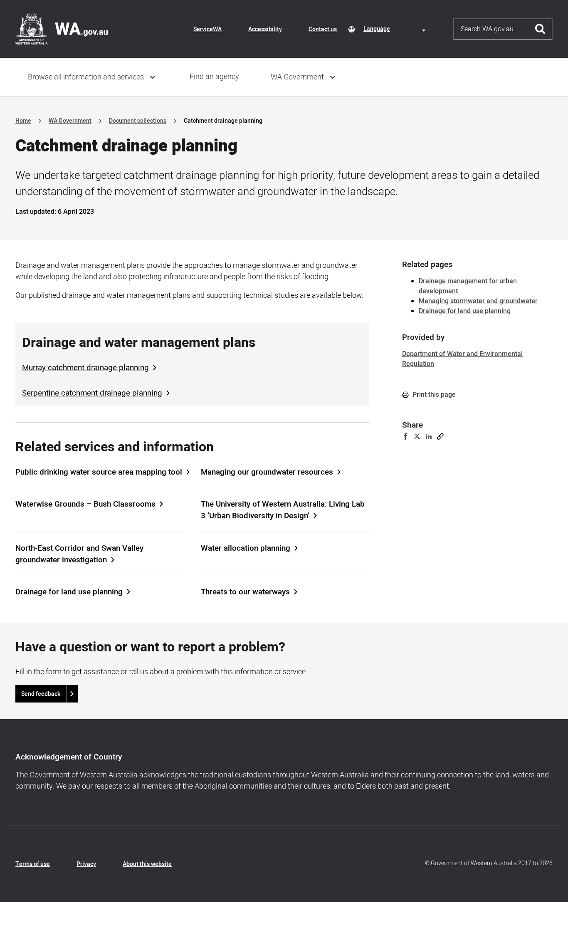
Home (23, 120)
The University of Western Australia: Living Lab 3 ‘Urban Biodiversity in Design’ (283, 510)
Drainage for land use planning (69, 592)
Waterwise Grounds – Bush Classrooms (85, 504)
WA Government (297, 77)
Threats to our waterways (245, 592)
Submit (540, 29)
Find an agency (214, 76)
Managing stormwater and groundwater (478, 301)
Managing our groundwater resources (267, 472)
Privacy (86, 864)
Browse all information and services (86, 77)
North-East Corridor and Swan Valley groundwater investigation (79, 554)
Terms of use (32, 864)
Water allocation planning (245, 548)
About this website (147, 864)
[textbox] (395, 29)
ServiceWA (207, 29)
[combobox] (395, 29)
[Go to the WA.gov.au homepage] (61, 29)
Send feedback (40, 694)
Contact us (323, 29)
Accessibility (265, 29)
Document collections (137, 120)
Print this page (433, 395)
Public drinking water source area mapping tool (98, 472)
